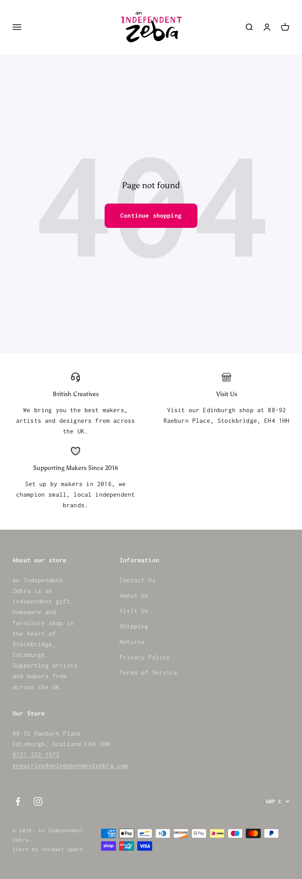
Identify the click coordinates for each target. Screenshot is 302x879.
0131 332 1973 (36, 754)
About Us (134, 595)
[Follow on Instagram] (38, 801)
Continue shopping (151, 215)
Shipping (134, 625)
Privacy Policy (145, 657)
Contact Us (138, 580)
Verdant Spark (62, 849)
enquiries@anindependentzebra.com (70, 765)
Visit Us (134, 610)
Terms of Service (148, 672)
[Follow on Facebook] (18, 801)
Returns (132, 641)
